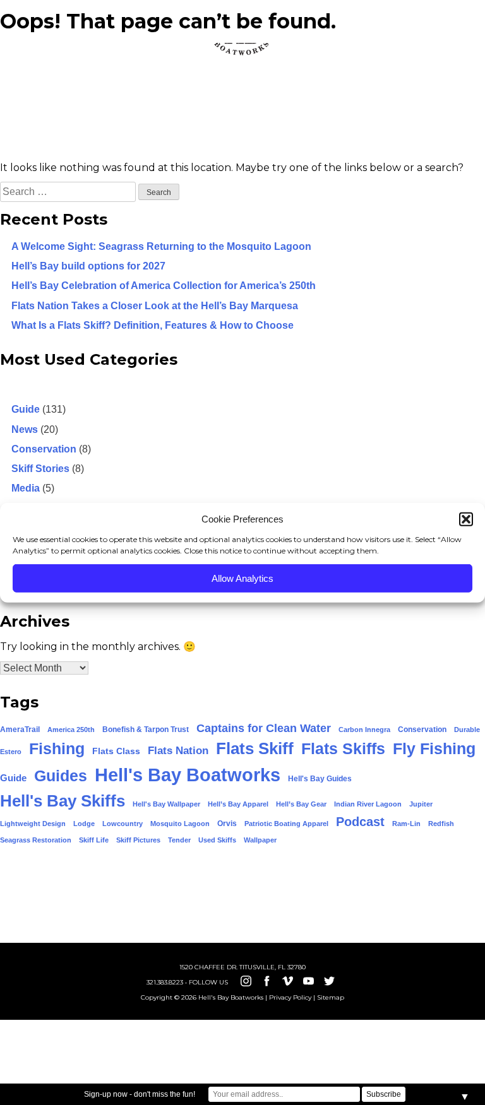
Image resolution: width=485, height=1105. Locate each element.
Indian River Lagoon (368, 804)
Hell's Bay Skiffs (62, 801)
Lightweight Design (33, 823)
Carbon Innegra (364, 729)
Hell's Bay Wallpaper (166, 804)
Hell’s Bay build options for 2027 (88, 266)
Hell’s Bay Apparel (238, 804)
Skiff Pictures (138, 840)
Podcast (360, 822)
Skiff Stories (40, 468)
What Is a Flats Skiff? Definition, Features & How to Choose (152, 325)
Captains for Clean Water (263, 728)
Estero (10, 751)
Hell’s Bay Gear (301, 804)
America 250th (71, 729)
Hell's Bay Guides (320, 778)
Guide (25, 409)
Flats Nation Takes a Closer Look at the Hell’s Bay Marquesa (154, 305)
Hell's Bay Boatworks (187, 774)
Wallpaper (260, 840)
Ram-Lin (406, 823)
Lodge (84, 823)
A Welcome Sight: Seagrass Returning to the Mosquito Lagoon (161, 246)
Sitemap (330, 997)
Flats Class (116, 751)
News (24, 429)
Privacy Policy (290, 997)
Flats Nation (178, 751)
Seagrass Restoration (35, 840)
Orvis (227, 823)
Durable (467, 729)
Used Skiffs (217, 840)
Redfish (441, 823)
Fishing (57, 748)
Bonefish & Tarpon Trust (145, 729)
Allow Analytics (242, 577)
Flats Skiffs (343, 748)
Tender (179, 840)
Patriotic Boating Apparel (286, 823)
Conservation (43, 449)
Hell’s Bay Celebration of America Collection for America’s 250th (163, 285)
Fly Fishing (434, 748)
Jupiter (421, 804)
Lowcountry (122, 823)
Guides (60, 775)
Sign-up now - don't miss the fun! (139, 1094)
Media (25, 488)
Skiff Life (94, 840)
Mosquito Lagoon (180, 823)
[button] (466, 519)
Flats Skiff (255, 748)
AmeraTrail (20, 729)
